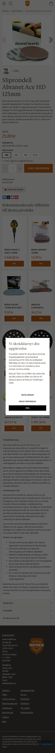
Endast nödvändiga (27, 401)
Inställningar (27, 395)
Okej (27, 408)
